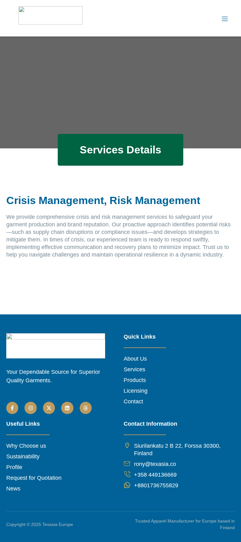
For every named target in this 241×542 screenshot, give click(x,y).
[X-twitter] (49, 408)
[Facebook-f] (12, 408)
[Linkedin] (67, 408)
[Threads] (86, 408)
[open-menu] (224, 19)
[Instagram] (30, 408)
